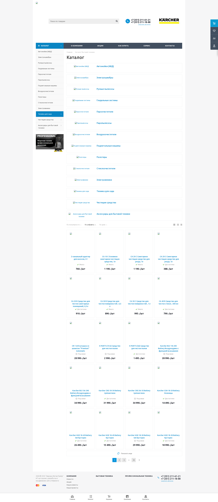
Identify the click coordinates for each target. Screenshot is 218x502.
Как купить (123, 46)
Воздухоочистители (46, 91)
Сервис (146, 46)
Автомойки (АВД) (45, 51)
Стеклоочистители (45, 102)
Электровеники (44, 108)
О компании (77, 46)
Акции (100, 46)
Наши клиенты (72, 485)
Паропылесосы (44, 80)
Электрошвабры (44, 57)
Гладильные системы (46, 68)
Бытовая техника (104, 476)
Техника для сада (45, 114)
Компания (71, 476)
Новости (70, 479)
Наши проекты (72, 488)
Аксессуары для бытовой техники (48, 126)
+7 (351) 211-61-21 (140, 20)
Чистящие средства (45, 120)
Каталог (45, 46)
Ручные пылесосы (45, 63)
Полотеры (42, 97)
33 (134, 460)
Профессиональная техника (139, 476)
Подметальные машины (47, 85)
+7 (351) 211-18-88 (140, 22)
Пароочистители (44, 74)
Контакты (170, 46)
